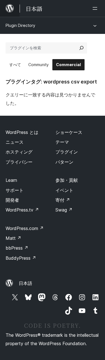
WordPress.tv (22, 210)
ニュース (15, 142)
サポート (15, 190)
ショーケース (68, 132)
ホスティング (19, 152)
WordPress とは (22, 132)
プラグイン (66, 152)
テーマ (62, 142)
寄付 (62, 200)
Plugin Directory (20, 25)
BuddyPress (21, 258)
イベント (64, 190)
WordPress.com (25, 228)
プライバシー (19, 162)
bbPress (17, 248)
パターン (64, 162)
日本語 (25, 283)
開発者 (12, 200)
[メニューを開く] (96, 8)
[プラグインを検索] (81, 48)
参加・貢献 (66, 180)
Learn (11, 180)
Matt (13, 238)
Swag (64, 210)
